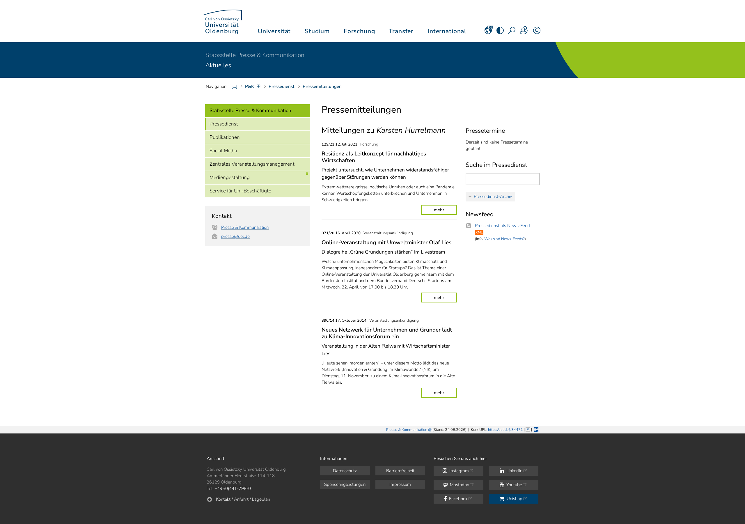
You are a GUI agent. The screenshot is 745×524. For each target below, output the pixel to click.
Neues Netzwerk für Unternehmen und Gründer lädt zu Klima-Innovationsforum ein (387, 333)
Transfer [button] (401, 31)
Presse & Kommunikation (245, 227)
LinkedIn (513, 471)
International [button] (447, 31)
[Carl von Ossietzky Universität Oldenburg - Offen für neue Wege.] (222, 21)
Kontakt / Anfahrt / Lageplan (243, 499)
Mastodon (459, 485)
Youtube (513, 485)
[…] (234, 86)
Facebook (457, 499)
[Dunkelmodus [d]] (500, 32)
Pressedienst (224, 124)
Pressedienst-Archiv (493, 196)
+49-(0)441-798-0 (232, 488)
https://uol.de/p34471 (505, 429)
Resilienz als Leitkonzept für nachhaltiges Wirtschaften (374, 157)
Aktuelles (218, 65)
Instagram (458, 471)
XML (479, 232)
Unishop (513, 499)
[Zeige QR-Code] (535, 429)
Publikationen (225, 137)
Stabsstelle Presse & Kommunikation (254, 55)
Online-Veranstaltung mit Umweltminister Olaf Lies (386, 242)
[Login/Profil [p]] (537, 32)
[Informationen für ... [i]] (524, 32)
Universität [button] (274, 31)
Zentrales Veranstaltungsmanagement (252, 164)
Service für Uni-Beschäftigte (240, 190)
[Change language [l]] (488, 32)
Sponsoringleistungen (345, 484)
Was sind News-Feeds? (504, 239)
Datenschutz (345, 471)
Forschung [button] (359, 31)
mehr (439, 210)
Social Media (223, 150)
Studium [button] (317, 31)
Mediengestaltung (230, 177)
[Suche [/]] (512, 32)
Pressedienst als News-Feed (502, 226)
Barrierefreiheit (400, 471)
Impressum (400, 484)
